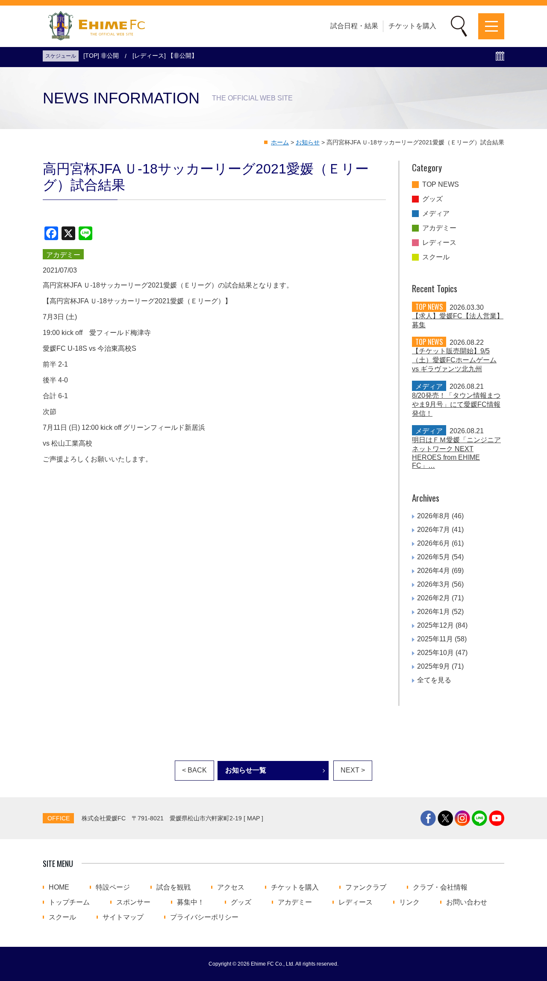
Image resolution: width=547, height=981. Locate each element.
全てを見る (434, 680)
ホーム (280, 142)
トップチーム (69, 902)
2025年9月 (433, 666)
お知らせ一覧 (245, 770)
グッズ (432, 199)
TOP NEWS (440, 184)
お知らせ (308, 142)
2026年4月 (433, 570)
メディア (436, 213)
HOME (59, 887)
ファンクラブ (365, 887)
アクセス (230, 887)
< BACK (194, 770)
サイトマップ (123, 917)
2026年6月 (433, 543)
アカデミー (439, 228)
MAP (253, 818)
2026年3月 (433, 584)
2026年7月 (433, 529)
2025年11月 (435, 639)
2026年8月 (433, 516)
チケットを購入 (412, 25)
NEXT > (353, 770)
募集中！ (190, 902)
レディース (439, 242)
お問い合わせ (466, 902)
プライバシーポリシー (204, 917)
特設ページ (113, 887)
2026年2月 (433, 598)
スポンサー (133, 902)
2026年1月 (433, 611)
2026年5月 (433, 557)
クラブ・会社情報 (440, 887)
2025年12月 (435, 625)
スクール (436, 257)
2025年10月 (435, 652)
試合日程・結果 (354, 25)
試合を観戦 (173, 887)
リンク (409, 902)
